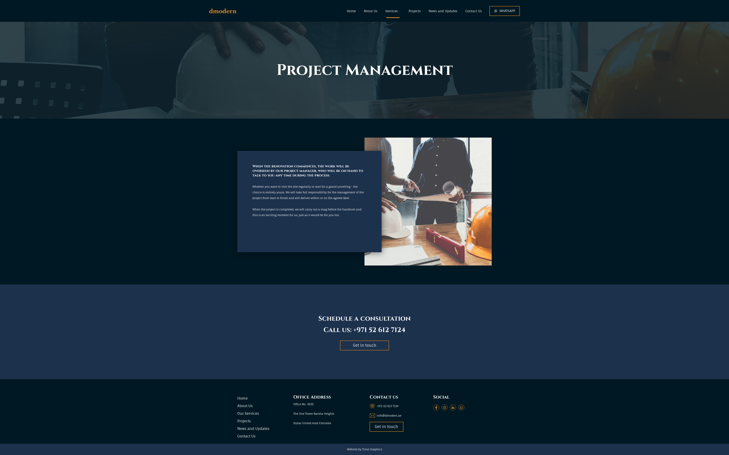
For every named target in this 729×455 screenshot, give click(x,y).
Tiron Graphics (372, 449)
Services (391, 11)
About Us (370, 11)
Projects (415, 11)
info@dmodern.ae (389, 415)
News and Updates (443, 11)
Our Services (248, 413)
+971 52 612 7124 (379, 330)
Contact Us (473, 11)
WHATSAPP (507, 11)
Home (351, 11)
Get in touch (364, 345)
